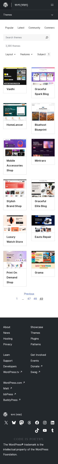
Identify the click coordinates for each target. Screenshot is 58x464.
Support (8, 360)
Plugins (35, 338)
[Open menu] (53, 5)
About (6, 327)
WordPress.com (14, 382)
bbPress (9, 394)
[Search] (47, 37)
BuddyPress (12, 400)
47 (29, 298)
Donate (37, 366)
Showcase (37, 327)
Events (35, 360)
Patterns (36, 344)
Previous (29, 293)
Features (25, 54)
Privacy (7, 344)
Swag (35, 372)
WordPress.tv (12, 372)
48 (35, 298)
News (6, 332)
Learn (6, 354)
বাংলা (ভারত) (16, 414)
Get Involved (38, 354)
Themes (7, 14)
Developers (10, 366)
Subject (43, 54)
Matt (7, 388)
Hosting (7, 338)
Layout (9, 54)
